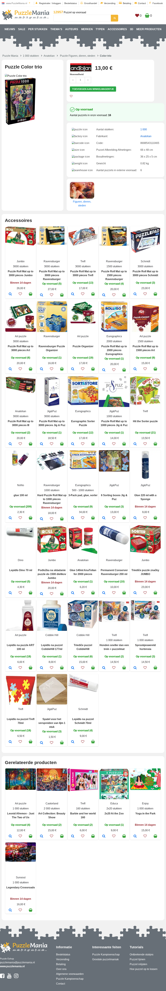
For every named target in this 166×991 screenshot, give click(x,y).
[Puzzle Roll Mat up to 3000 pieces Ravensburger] (41, 295)
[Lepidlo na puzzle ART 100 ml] (10, 668)
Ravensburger (52, 261)
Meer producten (148, 29)
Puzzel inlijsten (138, 964)
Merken (87, 29)
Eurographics (114, 336)
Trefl (82, 261)
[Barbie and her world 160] (72, 836)
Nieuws (10, 29)
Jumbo (20, 261)
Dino (20, 560)
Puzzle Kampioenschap (69, 978)
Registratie (44, 3)
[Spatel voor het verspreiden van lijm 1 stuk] (41, 743)
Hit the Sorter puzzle (145, 421)
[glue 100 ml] (10, 518)
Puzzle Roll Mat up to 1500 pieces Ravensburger (114, 275)
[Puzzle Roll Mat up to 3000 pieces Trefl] (72, 294)
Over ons (61, 969)
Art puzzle (20, 336)
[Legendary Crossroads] (10, 910)
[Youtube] (9, 977)
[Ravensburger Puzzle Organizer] (41, 369)
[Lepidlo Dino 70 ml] (10, 593)
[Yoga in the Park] (135, 836)
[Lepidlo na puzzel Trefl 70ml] (10, 742)
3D (131, 29)
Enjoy (145, 803)
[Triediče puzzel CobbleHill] (72, 668)
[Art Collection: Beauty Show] (41, 836)
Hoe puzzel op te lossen (143, 969)
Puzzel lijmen (137, 959)
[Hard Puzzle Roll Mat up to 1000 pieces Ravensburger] (41, 519)
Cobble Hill (51, 635)
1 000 (143, 129)
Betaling (127, 3)
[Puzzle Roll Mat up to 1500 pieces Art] (135, 369)
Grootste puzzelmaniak (105, 959)
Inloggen (56, 3)
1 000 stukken (31, 55)
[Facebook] (2, 977)
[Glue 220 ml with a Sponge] (135, 518)
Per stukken (37, 29)
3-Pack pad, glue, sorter (82, 495)
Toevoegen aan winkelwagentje (93, 89)
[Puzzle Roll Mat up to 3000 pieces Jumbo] (10, 294)
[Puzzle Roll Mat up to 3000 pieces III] (10, 444)
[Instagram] (16, 977)
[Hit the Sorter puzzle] (135, 444)
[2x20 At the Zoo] (103, 836)
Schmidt (145, 261)
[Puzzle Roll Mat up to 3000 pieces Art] (10, 369)
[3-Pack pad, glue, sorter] (72, 518)
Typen (100, 29)
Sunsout (20, 877)
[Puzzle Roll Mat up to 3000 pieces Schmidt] (135, 294)
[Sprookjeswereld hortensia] (135, 668)
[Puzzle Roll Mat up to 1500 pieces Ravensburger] (103, 295)
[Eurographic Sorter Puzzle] (72, 444)
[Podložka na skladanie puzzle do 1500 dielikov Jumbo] (41, 594)
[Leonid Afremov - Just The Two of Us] (10, 836)
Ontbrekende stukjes (141, 954)
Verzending (109, 3)
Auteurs (71, 29)
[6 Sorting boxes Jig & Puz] (103, 518)
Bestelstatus (70, 3)
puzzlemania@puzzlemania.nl (17, 962)
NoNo (20, 485)
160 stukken (83, 808)
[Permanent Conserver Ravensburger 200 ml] (103, 593)
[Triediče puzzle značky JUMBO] (135, 593)
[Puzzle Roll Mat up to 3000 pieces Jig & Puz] (41, 444)
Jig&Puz (52, 411)
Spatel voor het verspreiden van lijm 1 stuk (51, 723)
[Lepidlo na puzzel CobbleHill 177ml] (41, 668)
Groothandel (90, 3)
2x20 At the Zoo (114, 813)
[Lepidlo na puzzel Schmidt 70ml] (72, 742)
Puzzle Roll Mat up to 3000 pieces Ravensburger (52, 275)
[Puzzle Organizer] (72, 369)
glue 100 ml (21, 495)
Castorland (52, 803)
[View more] (20, 244)
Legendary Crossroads (20, 887)
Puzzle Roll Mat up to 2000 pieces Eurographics (114, 350)
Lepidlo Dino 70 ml (20, 570)
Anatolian (49, 55)
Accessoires (117, 29)
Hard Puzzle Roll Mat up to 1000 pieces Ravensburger (51, 499)
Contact (142, 3)
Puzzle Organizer (83, 346)
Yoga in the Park (145, 813)
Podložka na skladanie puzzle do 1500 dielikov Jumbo (52, 574)
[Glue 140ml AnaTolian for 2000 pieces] (72, 593)
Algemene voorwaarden (70, 974)
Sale (21, 29)
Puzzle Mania (10, 55)
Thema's (56, 29)
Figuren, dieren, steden (82, 203)
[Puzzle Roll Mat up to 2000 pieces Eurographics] (103, 370)
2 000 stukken (52, 808)
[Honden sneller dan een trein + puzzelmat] (103, 668)
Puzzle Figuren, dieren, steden (77, 55)
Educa (114, 803)
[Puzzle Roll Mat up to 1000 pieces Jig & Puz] (103, 444)
